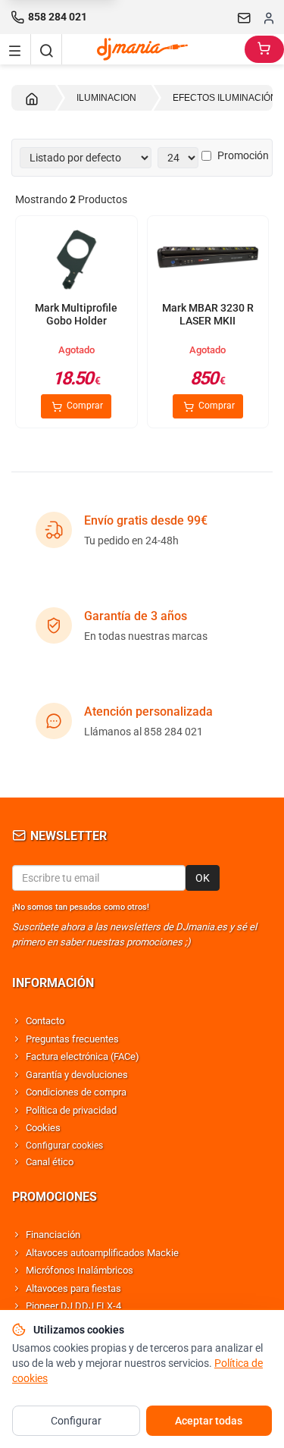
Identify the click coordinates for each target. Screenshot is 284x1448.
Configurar (76, 1421)
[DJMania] (154, 49)
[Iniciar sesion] (268, 17)
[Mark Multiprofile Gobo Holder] (76, 259)
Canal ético (49, 1161)
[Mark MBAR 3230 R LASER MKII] (208, 259)
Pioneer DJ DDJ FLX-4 (73, 1306)
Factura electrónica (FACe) (82, 1056)
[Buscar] (46, 49)
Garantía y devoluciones (77, 1074)
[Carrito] (264, 49)
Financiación (53, 1234)
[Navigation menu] (15, 49)
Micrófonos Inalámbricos (79, 1270)
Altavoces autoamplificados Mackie (102, 1252)
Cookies (43, 1127)
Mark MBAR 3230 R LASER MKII (208, 315)
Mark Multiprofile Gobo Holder (76, 315)
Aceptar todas (208, 1421)
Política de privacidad (71, 1110)
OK (202, 878)
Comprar (83, 405)
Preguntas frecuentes (72, 1039)
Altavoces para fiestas (73, 1288)
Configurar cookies (64, 1145)
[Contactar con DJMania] (244, 17)
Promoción (243, 155)
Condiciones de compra (76, 1092)
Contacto (45, 1020)
